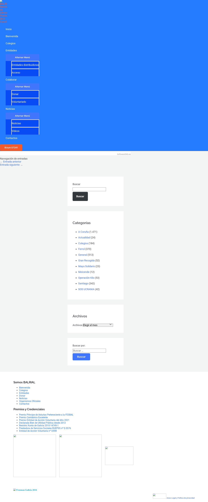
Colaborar (11, 79)
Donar (15, 94)
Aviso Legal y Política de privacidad (181, 498)
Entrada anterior (10, 161)
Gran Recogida (86, 260)
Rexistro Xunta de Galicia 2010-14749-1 (39, 425)
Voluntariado (19, 101)
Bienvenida (12, 36)
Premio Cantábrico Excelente (33, 417)
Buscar (76, 184)
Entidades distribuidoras (25, 64)
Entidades (11, 50)
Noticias (10, 108)
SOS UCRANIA (86, 289)
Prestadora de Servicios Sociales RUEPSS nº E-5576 (45, 428)
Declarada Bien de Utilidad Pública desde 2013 (42, 422)
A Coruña (83, 231)
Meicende (83, 271)
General (82, 254)
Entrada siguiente (11, 164)
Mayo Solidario (86, 266)
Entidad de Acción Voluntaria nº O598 (38, 431)
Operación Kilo (86, 277)
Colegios (10, 43)
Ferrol (81, 248)
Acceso (16, 72)
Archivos (77, 325)
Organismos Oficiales (29, 401)
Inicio (9, 29)
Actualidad (84, 237)
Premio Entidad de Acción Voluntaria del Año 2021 (44, 420)
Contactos (11, 138)
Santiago (83, 283)
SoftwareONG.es (124, 154)
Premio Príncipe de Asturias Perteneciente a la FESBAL (46, 414)
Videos (15, 130)
